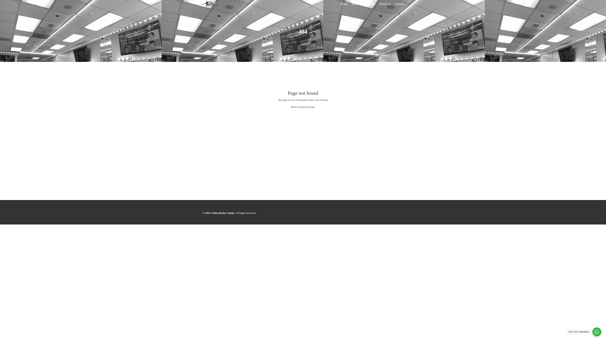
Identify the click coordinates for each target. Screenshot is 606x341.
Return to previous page (303, 106)
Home (303, 44)
